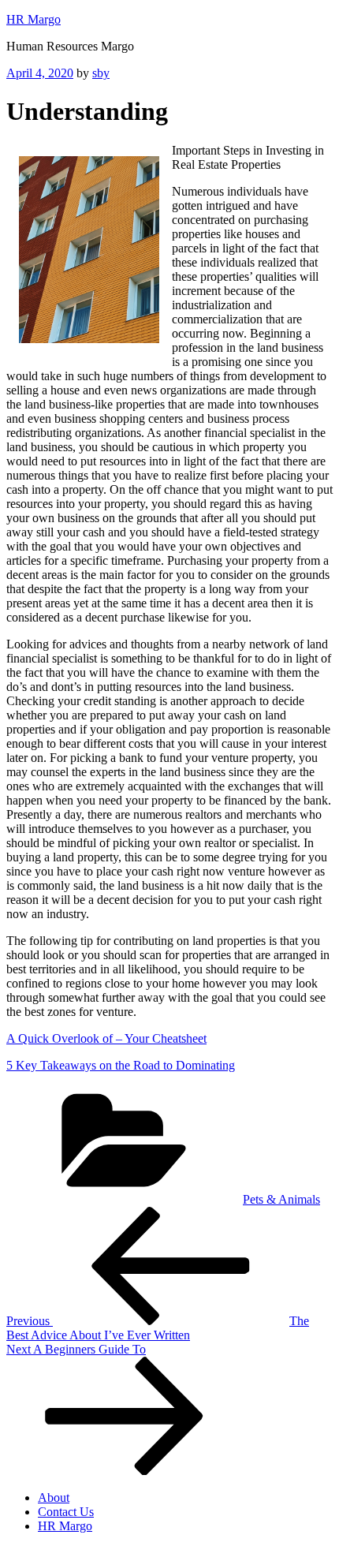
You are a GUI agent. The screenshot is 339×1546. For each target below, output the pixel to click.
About (53, 1497)
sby (101, 73)
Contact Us (66, 1511)
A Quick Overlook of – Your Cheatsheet (106, 1038)
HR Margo (33, 19)
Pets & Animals (281, 1199)
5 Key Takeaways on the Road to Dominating (120, 1065)
